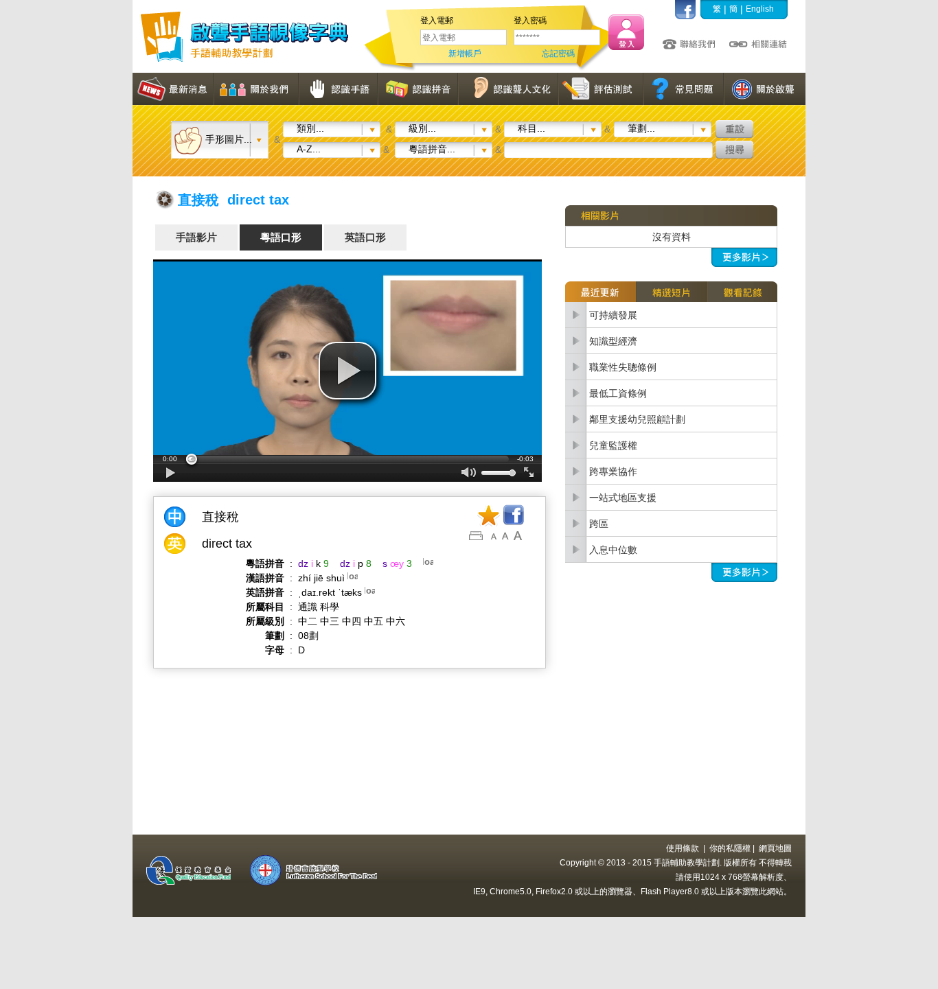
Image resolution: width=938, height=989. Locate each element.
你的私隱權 (730, 848)
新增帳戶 (464, 53)
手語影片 (196, 237)
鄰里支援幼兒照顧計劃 (637, 419)
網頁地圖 (775, 848)
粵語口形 (280, 237)
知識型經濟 (613, 341)
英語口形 (365, 237)
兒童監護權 (613, 445)
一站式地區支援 (622, 497)
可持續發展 (613, 315)
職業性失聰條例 (622, 367)
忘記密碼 (558, 53)
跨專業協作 (613, 471)
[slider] (347, 459)
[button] (347, 370)
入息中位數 (613, 549)
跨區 (598, 523)
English (760, 9)
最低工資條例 (618, 393)
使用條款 (682, 848)
